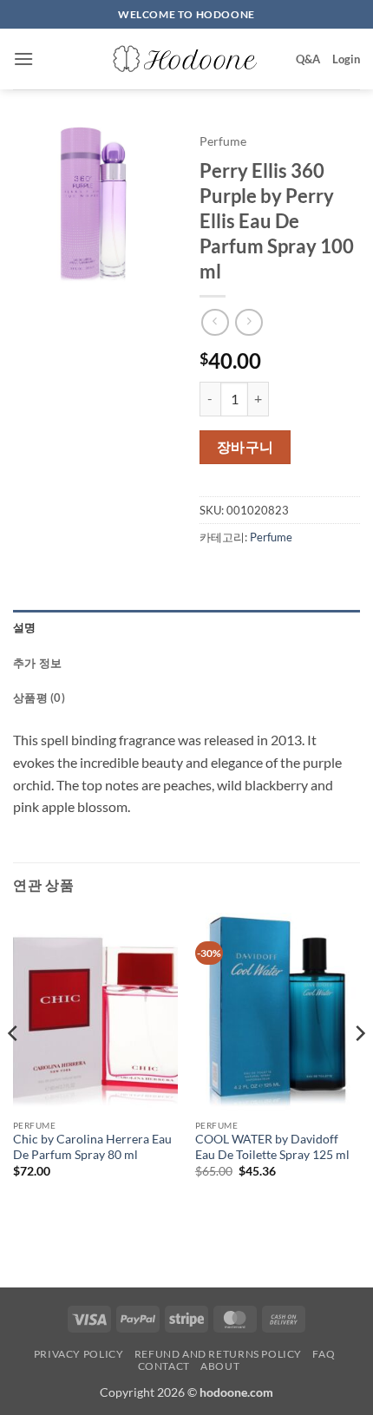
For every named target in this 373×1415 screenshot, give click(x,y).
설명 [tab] (24, 627)
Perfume (223, 141)
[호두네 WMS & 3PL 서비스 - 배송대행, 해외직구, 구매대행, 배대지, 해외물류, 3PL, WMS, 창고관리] (186, 59)
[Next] (359, 1068)
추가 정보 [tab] (37, 663)
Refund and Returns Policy (218, 1353)
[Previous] (13, 1068)
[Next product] (214, 322)
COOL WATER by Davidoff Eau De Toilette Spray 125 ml (272, 1147)
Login (346, 59)
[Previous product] (248, 322)
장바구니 (245, 447)
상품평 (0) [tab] (39, 697)
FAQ (323, 1353)
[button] (23, 58)
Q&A (308, 59)
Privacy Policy (79, 1353)
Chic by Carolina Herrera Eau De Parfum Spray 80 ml (92, 1147)
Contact (164, 1365)
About (219, 1365)
